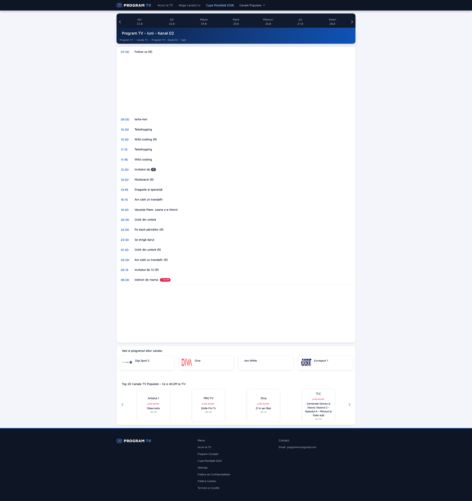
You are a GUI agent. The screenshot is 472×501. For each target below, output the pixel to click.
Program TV (126, 39)
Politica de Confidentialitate (214, 474)
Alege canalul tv (189, 5)
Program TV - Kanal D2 (165, 39)
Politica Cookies (207, 481)
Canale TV (142, 39)
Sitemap (202, 467)
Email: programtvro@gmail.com (297, 447)
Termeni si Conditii (208, 487)
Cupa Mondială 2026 (220, 5)
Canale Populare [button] (251, 5)
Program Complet (208, 453)
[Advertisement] (227, 85)
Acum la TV (165, 5)
